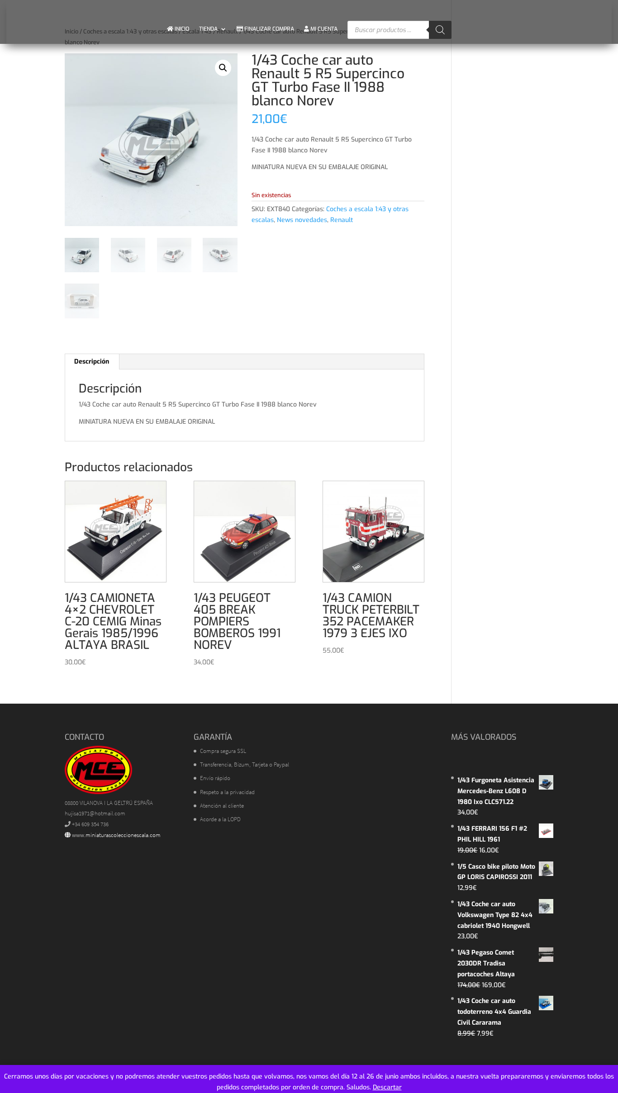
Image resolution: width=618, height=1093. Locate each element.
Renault (341, 220)
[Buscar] (440, 30)
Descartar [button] (387, 1087)
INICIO (181, 29)
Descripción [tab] (91, 361)
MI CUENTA (323, 29)
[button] (223, 68)
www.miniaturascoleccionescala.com (116, 835)
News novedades (302, 220)
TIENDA (208, 29)
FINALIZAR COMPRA (268, 29)
